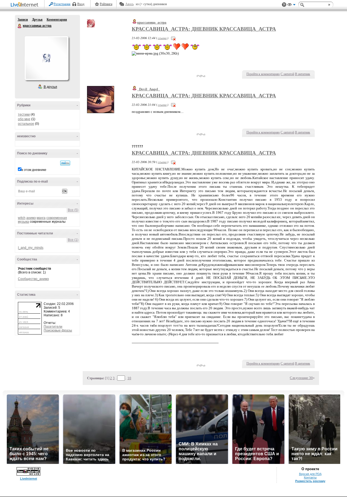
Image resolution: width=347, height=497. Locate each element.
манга (41, 218)
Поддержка (284, 4)
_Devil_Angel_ (148, 89)
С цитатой (287, 74)
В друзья (50, 87)
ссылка (162, 38)
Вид (291, 5)
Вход (80, 4)
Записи (23, 19)
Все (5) (73, 210)
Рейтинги (106, 4)
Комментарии (57, 19)
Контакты (310, 477)
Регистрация (62, 4)
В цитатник (302, 74)
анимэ (31, 218)
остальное (26, 124)
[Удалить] (173, 38)
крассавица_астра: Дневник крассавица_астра (204, 29)
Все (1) (73, 240)
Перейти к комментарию (263, 74)
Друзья (37, 19)
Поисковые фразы (58, 330)
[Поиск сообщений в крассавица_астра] (65, 163)
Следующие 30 (301, 378)
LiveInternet (25, 5)
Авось (129, 4)
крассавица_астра (151, 22)
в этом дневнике (33, 170)
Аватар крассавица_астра (46, 58)
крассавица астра (20, 26)
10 (129, 378)
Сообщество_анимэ (33, 279)
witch (21, 218)
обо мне (24, 119)
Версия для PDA (310, 474)
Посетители (53, 327)
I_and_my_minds (30, 248)
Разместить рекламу (310, 481)
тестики (24, 114)
